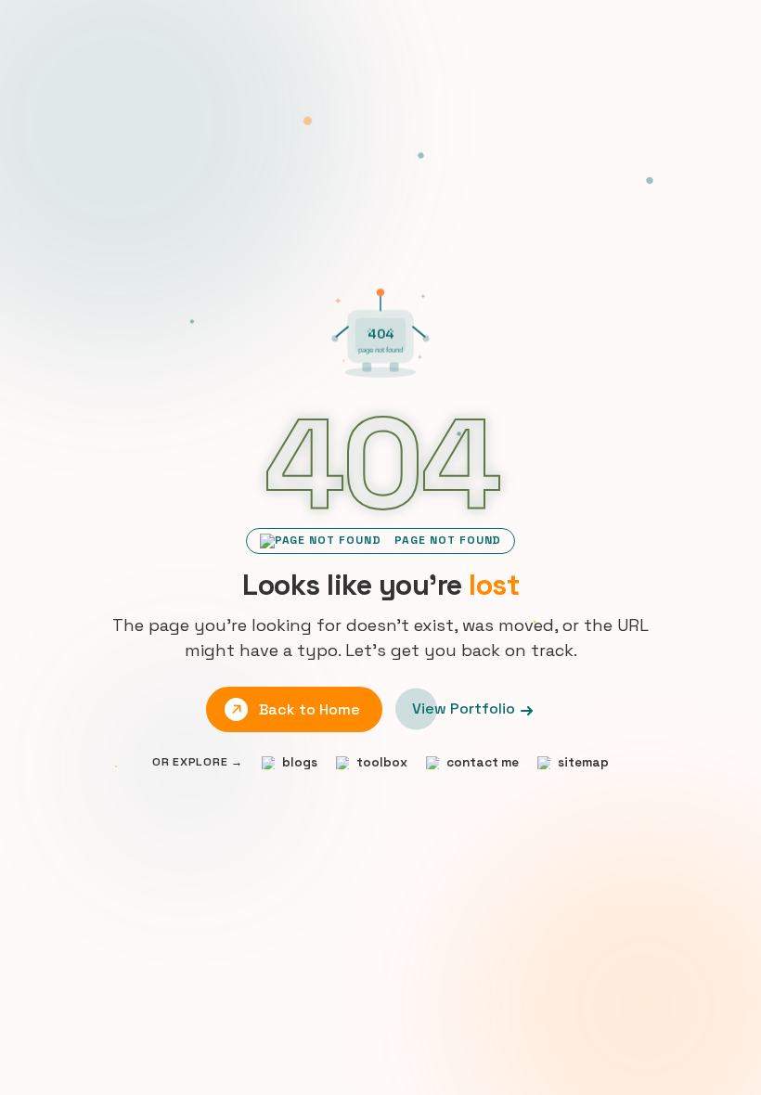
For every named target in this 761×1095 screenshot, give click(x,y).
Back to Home (309, 708)
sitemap (583, 762)
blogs (299, 762)
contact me (482, 762)
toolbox (381, 762)
